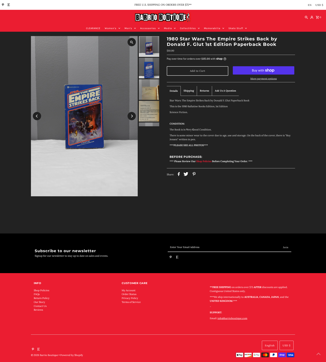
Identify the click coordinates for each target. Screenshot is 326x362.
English (270, 345)
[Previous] (37, 116)
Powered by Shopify (71, 355)
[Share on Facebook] (179, 174)
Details (174, 90)
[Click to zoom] (132, 42)
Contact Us (40, 306)
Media (168, 28)
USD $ (319, 5)
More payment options (263, 78)
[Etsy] (8, 5)
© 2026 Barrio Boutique (45, 355)
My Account (128, 290)
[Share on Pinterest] (194, 174)
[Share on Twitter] (186, 174)
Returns (204, 90)
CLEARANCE (93, 28)
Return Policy (41, 298)
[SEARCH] (306, 17)
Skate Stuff (235, 28)
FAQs (37, 294)
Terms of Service (131, 302)
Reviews (38, 309)
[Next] (132, 116)
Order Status (129, 294)
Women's (110, 28)
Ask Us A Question (225, 90)
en (310, 5)
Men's (128, 28)
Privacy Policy (130, 298)
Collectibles (188, 28)
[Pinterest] (2, 5)
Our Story (39, 302)
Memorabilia (212, 28)
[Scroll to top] (318, 354)
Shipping (189, 90)
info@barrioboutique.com (232, 318)
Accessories (148, 28)
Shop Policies (41, 290)
